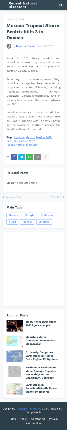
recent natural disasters (22, 144)
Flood (12, 221)
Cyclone (20, 19)
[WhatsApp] (29, 157)
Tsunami (27, 221)
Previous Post (13, 197)
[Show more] (45, 157)
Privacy (53, 418)
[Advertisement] (33, 269)
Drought (30, 215)
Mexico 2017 (43, 137)
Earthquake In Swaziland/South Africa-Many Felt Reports (41, 388)
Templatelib (33, 412)
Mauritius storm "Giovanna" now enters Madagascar (40, 340)
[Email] (37, 157)
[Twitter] (21, 157)
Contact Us (38, 418)
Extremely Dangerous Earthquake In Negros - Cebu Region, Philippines (41, 355)
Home (10, 19)
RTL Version (33, 423)
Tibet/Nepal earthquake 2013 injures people (41, 323)
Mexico (30, 137)
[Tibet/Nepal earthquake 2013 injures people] (15, 326)
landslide (44, 221)
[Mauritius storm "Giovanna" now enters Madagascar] (15, 341)
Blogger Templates (29, 408)
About (23, 418)
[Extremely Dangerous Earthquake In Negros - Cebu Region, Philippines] (15, 356)
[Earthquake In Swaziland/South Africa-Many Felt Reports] (15, 389)
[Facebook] (14, 157)
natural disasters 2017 (21, 141)
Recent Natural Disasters (23, 5)
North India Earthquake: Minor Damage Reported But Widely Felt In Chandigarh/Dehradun (41, 372)
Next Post (56, 197)
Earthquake (48, 215)
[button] (4, 5)
